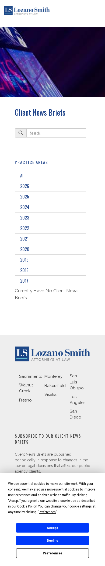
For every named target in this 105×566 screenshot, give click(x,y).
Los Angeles (77, 399)
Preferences (52, 553)
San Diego (75, 414)
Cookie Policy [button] (26, 506)
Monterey (53, 376)
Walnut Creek (26, 388)
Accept (52, 528)
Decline (52, 541)
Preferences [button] (47, 512)
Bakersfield (55, 385)
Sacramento (31, 376)
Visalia (50, 394)
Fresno (25, 400)
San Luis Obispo (77, 381)
